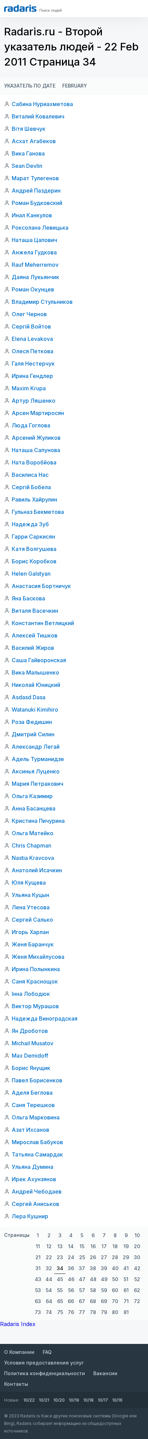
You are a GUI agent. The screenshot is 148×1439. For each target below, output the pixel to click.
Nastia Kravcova (33, 857)
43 (38, 1279)
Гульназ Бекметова (38, 511)
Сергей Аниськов (35, 1203)
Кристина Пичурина (38, 820)
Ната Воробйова (34, 462)
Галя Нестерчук (33, 363)
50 (115, 1279)
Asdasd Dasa (28, 697)
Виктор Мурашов (35, 1006)
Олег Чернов (29, 314)
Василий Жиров (33, 647)
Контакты (16, 1384)
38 (93, 1268)
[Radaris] (20, 8)
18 (115, 1246)
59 (104, 1290)
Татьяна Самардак (37, 1154)
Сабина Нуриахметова (42, 104)
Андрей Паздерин (36, 190)
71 (126, 1301)
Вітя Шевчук (28, 128)
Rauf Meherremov (35, 264)
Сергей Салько (32, 919)
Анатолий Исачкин (37, 870)
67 (82, 1301)
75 (60, 1312)
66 (71, 1301)
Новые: (11, 1400)
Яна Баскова (28, 598)
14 (71, 1246)
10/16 (117, 1400)
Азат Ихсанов (30, 1129)
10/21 (44, 1400)
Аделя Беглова (32, 1092)
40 (115, 1268)
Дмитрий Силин (33, 734)
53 (38, 1290)
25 (82, 1257)
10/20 (59, 1400)
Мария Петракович (37, 783)
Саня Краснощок (35, 981)
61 (126, 1290)
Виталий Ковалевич (38, 116)
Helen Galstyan (31, 573)
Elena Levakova (32, 338)
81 (126, 1312)
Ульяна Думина (32, 1166)
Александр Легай (36, 746)
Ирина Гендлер (32, 375)
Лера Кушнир (30, 1216)
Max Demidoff (30, 1055)
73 (38, 1312)
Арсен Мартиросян (38, 413)
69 (104, 1301)
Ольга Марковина (36, 1117)
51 (126, 1279)
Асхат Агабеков (34, 141)
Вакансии (105, 1373)
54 (49, 1290)
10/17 (103, 1400)
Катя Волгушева (34, 548)
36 (71, 1268)
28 (115, 1257)
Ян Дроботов (30, 1030)
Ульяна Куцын (30, 894)
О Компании (19, 1352)
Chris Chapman (31, 845)
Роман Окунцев (33, 289)
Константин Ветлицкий (43, 623)
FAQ (47, 1352)
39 (104, 1268)
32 (49, 1268)
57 (82, 1290)
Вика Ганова (28, 153)
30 (137, 1257)
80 (115, 1312)
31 (38, 1268)
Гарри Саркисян (33, 536)
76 (71, 1312)
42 (137, 1268)
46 (71, 1279)
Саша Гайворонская (39, 660)
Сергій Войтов (31, 326)
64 (49, 1301)
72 (137, 1301)
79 (104, 1312)
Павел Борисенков (37, 1080)
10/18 (88, 1400)
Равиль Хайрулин (34, 499)
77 (82, 1312)
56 (71, 1290)
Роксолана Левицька (40, 227)
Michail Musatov (32, 1043)
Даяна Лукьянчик (35, 277)
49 (104, 1279)
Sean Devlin (27, 165)
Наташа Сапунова (36, 450)
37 (82, 1268)
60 (115, 1290)
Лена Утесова (31, 907)
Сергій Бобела (31, 487)
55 (60, 1290)
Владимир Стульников (42, 301)
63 (38, 1301)
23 (60, 1257)
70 (115, 1301)
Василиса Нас (30, 474)
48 (93, 1279)
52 (137, 1279)
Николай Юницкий (36, 684)
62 (137, 1290)
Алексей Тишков (34, 635)
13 (60, 1246)
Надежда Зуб (30, 524)
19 (126, 1246)
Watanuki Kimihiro (35, 709)
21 (38, 1257)
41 (126, 1268)
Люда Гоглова (31, 425)
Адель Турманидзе (38, 759)
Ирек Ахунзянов (34, 1179)
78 (93, 1312)
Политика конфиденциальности (44, 1373)
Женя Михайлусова (38, 956)
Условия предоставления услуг (44, 1363)
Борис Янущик (31, 1067)
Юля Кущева (29, 882)
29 (126, 1257)
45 (60, 1279)
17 (104, 1246)
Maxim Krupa (29, 388)
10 (137, 1235)
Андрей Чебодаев (37, 1191)
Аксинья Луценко (36, 771)
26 (93, 1257)
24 (71, 1257)
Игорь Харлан (30, 932)
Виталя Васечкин (35, 610)
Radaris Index (17, 1324)
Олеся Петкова (32, 351)
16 (93, 1246)
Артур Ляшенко (33, 400)
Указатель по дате (29, 86)
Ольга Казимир (32, 796)
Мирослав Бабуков (37, 1142)
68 (93, 1301)
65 (60, 1301)
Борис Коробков (34, 561)
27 (104, 1257)
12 (49, 1246)
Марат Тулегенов (35, 178)
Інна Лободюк (31, 993)
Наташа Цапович (34, 240)
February (74, 86)
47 (82, 1279)
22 (49, 1257)
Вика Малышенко (35, 672)
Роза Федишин (32, 721)
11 (38, 1246)
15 (82, 1246)
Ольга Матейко (32, 833)
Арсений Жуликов (36, 437)
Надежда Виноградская (44, 1018)
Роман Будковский (37, 202)
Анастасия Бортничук (41, 586)
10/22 (29, 1400)
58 (93, 1290)
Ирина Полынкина (36, 969)
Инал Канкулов (32, 215)
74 (49, 1312)
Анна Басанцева (33, 808)
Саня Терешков (33, 1105)
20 (137, 1246)
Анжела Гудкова (34, 252)
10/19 (74, 1400)
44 (48, 1279)
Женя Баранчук (33, 944)
